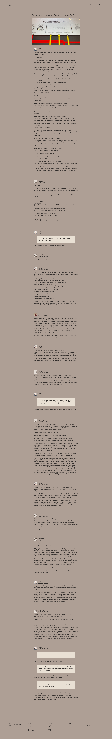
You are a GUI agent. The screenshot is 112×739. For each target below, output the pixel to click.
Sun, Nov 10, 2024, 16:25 (43, 315)
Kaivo (29, 726)
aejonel (40, 181)
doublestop (41, 314)
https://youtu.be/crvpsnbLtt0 (42, 127)
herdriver (41, 420)
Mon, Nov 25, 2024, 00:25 (43, 484)
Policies (49, 732)
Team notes (50, 727)
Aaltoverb (30, 725)
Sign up (101, 4)
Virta (29, 727)
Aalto (29, 723)
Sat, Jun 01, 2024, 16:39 (43, 269)
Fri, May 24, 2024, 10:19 (42, 182)
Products (63, 4)
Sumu (29, 729)
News (47, 15)
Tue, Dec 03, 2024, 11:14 (43, 648)
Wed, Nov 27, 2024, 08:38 (43, 583)
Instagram (69, 723)
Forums (36, 15)
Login (87, 723)
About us (81, 4)
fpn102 (40, 371)
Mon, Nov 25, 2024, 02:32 (43, 516)
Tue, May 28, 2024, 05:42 (43, 256)
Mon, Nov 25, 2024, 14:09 (43, 540)
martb (40, 514)
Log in (95, 4)
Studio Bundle (31, 730)
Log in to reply (76, 705)
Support (49, 730)
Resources (71, 4)
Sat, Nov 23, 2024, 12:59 (43, 421)
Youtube (69, 725)
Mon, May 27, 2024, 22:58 (43, 233)
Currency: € (88, 4)
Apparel (30, 732)
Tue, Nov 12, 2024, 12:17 (43, 347)
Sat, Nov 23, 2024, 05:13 (43, 372)
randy (40, 48)
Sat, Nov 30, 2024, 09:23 (43, 611)
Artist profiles (51, 725)
